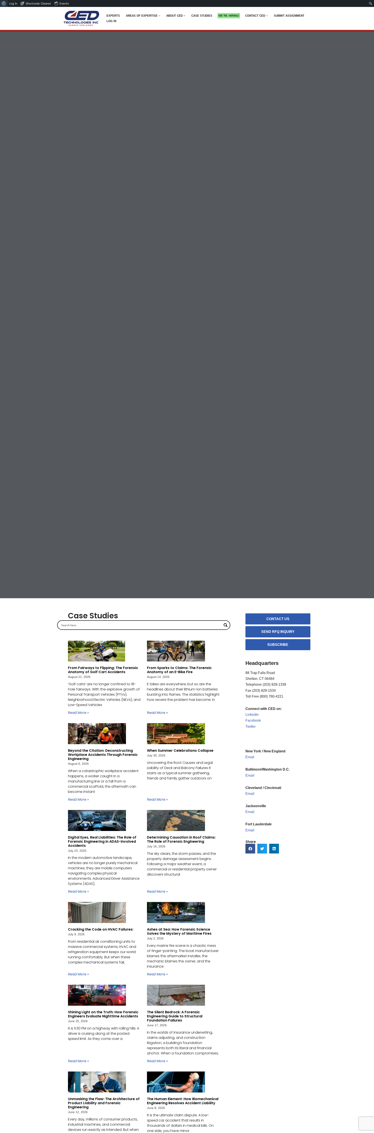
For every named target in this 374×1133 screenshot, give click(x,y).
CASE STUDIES (201, 15)
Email (249, 757)
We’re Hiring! (228, 15)
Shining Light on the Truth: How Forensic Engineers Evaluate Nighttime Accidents (103, 1014)
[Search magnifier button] (225, 625)
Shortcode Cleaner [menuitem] (38, 3)
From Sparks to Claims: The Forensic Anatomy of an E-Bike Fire (179, 669)
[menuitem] (4, 3)
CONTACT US (277, 619)
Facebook (253, 720)
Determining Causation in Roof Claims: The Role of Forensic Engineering (181, 839)
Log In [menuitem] (13, 3)
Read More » (78, 712)
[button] (159, 15)
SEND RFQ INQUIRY (278, 632)
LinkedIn (252, 714)
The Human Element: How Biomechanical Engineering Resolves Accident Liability (182, 1101)
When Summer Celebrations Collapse (180, 750)
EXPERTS (113, 15)
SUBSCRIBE (277, 645)
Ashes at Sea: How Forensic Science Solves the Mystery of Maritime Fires (179, 931)
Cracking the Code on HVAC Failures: (101, 929)
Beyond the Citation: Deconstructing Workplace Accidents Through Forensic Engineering (103, 754)
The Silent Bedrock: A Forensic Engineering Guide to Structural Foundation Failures (174, 1016)
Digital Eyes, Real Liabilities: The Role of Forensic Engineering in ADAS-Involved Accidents (102, 841)
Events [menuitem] (64, 3)
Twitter (250, 726)
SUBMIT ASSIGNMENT (289, 15)
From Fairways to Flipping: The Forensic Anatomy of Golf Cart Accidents (103, 669)
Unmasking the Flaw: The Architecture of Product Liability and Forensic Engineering (104, 1103)
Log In (111, 21)
